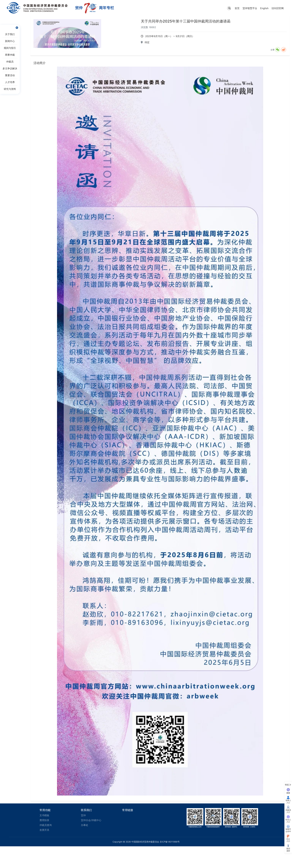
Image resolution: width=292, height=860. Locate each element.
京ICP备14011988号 (170, 841)
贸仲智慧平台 (250, 8)
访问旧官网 (277, 8)
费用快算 (44, 820)
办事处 (84, 825)
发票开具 (44, 829)
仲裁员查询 (46, 825)
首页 (237, 8)
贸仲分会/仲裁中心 (91, 820)
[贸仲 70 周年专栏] (94, 8)
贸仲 (83, 815)
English (264, 8)
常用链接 (127, 810)
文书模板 (44, 815)
